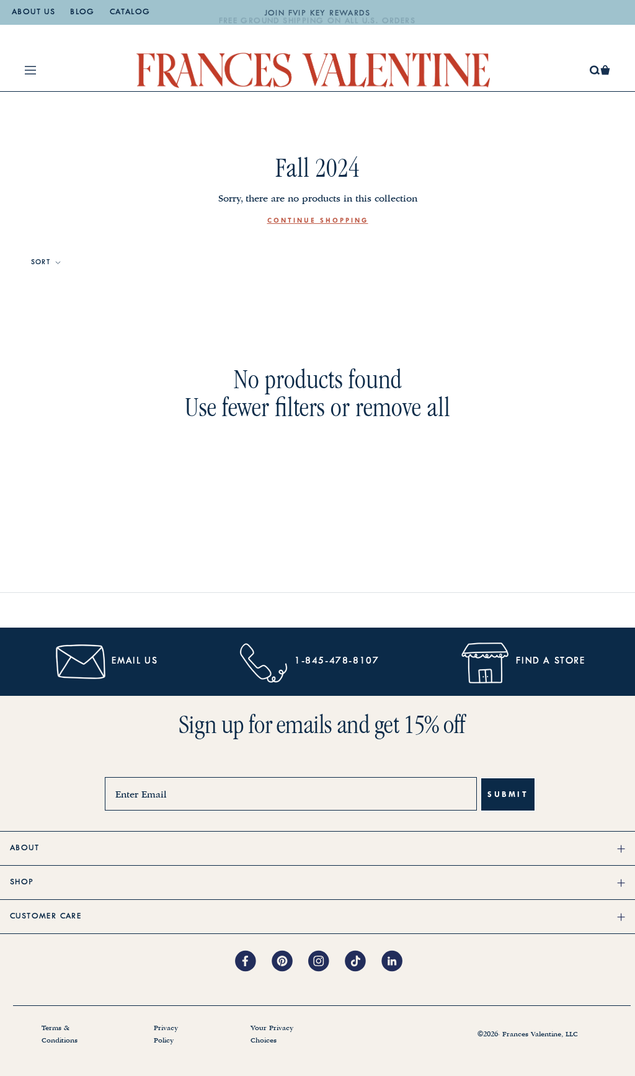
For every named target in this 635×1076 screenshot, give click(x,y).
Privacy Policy (166, 1034)
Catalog (130, 12)
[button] (605, 70)
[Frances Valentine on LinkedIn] (395, 962)
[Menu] (30, 70)
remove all (402, 407)
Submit (507, 794)
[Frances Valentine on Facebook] (253, 962)
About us (33, 12)
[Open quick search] (595, 70)
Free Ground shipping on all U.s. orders (317, 13)
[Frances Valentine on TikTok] (363, 962)
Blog (82, 12)
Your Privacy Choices (272, 1034)
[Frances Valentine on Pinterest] (290, 962)
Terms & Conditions (60, 1034)
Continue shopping (317, 220)
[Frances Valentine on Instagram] (326, 962)
